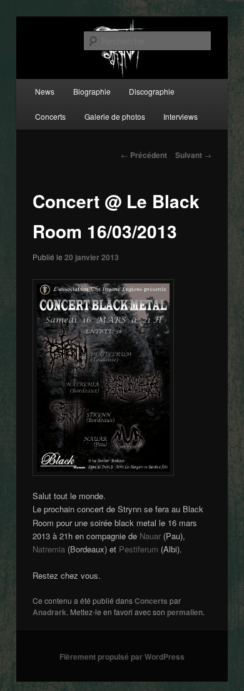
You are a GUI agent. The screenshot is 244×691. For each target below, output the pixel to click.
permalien (185, 612)
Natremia (49, 549)
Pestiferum (138, 549)
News (44, 91)
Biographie (92, 91)
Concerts (50, 116)
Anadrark (49, 612)
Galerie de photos (114, 116)
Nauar (150, 536)
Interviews (180, 116)
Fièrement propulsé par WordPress (122, 656)
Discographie (152, 91)
